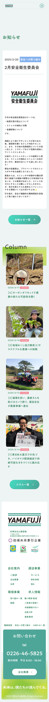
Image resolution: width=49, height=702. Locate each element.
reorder (42, 6)
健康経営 (8, 625)
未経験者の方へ (32, 607)
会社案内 (14, 568)
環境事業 (14, 592)
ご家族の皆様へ (31, 603)
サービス (35, 575)
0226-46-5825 (24, 653)
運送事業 (34, 568)
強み (33, 584)
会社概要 (14, 579)
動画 (12, 603)
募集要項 (29, 617)
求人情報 (34, 592)
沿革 (12, 584)
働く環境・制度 (30, 598)
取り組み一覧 (16, 598)
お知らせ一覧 (39, 625)
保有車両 (35, 579)
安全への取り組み (23, 625)
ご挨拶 (13, 575)
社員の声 (29, 612)
